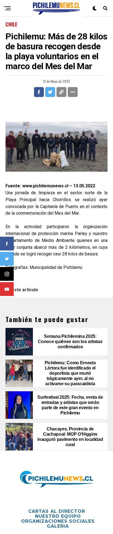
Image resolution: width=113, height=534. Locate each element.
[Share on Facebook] (39, 92)
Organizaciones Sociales (58, 521)
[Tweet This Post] (50, 92)
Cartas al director (56, 511)
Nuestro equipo (58, 516)
